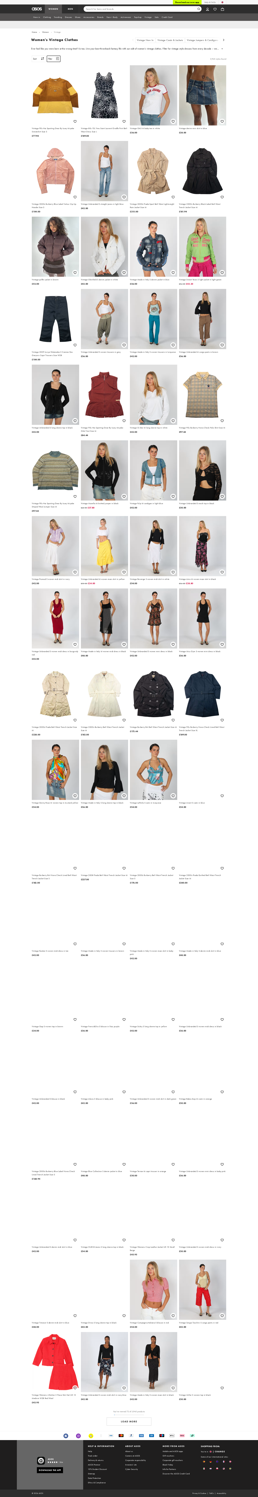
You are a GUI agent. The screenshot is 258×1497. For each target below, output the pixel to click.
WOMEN (53, 9)
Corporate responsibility (135, 1460)
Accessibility (221, 1493)
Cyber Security (131, 1469)
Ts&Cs (211, 1493)
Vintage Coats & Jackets (170, 40)
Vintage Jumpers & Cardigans (202, 40)
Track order (92, 1455)
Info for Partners (169, 1469)
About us (129, 1451)
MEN (70, 9)
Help (90, 1451)
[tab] (37, 17)
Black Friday (168, 1464)
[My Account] (207, 8)
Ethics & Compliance (97, 1482)
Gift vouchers (168, 1455)
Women (45, 32)
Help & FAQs (210, 2)
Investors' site (131, 1464)
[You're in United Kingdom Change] (222, 2)
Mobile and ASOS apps (173, 1451)
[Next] (224, 40)
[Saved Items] (215, 8)
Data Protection (94, 1478)
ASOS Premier (94, 1464)
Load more (129, 1421)
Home (34, 32)
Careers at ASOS (132, 1455)
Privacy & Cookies (199, 1493)
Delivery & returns (95, 1460)
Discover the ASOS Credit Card (176, 1473)
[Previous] (133, 40)
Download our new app (187, 2)
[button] (204, 1461)
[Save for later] (75, 121)
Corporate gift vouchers (173, 1460)
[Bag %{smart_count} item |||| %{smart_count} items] (222, 8)
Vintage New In (145, 40)
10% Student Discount (97, 1469)
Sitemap (91, 1473)
